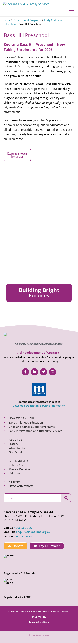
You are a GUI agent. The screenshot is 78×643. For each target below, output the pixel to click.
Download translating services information (39, 405)
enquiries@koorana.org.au (33, 532)
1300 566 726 (23, 528)
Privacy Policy (39, 616)
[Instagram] (52, 371)
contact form (23, 536)
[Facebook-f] (25, 371)
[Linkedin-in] (34, 371)
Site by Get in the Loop (39, 635)
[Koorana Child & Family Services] (26, 4)
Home (7, 20)
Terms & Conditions (39, 621)
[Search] (66, 498)
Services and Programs (27, 20)
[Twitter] (43, 371)
